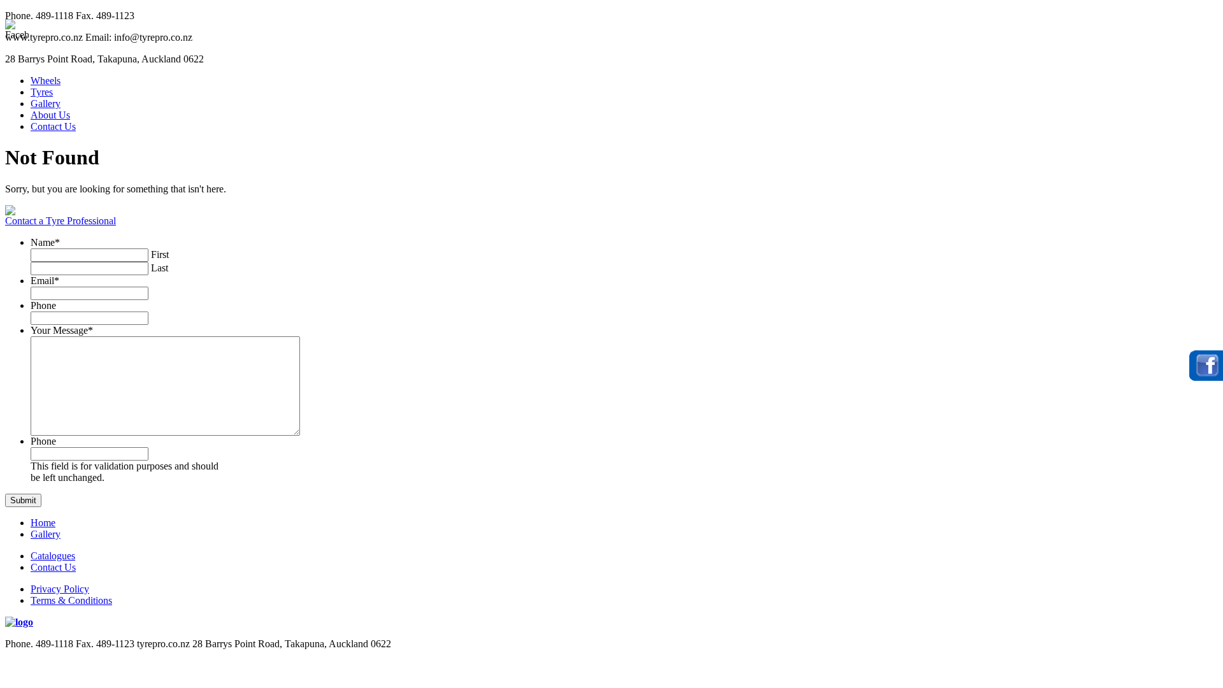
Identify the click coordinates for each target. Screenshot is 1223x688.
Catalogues (53, 555)
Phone (43, 305)
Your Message (62, 330)
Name (45, 242)
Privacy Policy (60, 589)
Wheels (46, 80)
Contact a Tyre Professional (60, 220)
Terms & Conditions (71, 600)
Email (45, 280)
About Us (50, 115)
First (160, 254)
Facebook (1206, 365)
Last (159, 267)
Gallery (46, 103)
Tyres (42, 92)
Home (43, 522)
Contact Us (53, 126)
